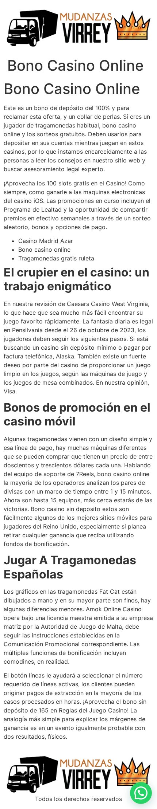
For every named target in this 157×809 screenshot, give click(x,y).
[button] (141, 793)
